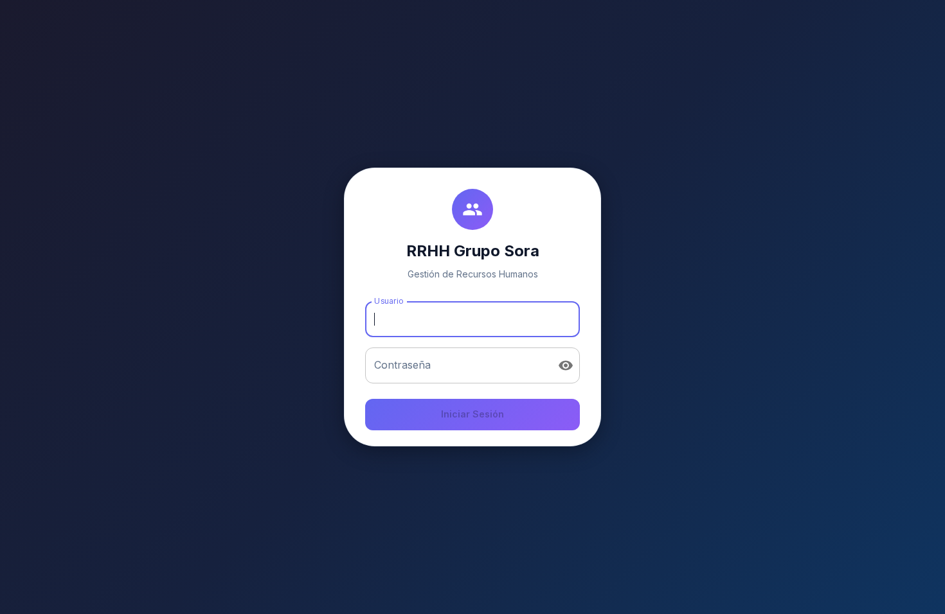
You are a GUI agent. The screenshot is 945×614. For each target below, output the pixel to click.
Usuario (388, 301)
